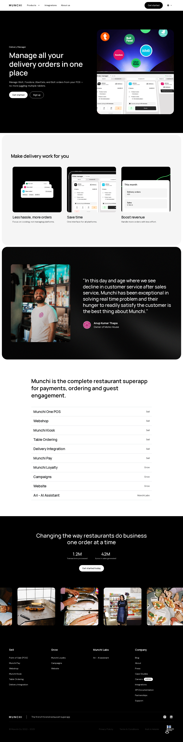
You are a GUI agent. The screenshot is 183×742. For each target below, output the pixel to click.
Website (55, 668)
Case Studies (141, 673)
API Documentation (144, 690)
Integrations (51, 5)
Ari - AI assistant (101, 657)
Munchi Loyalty (58, 657)
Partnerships (141, 695)
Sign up (36, 94)
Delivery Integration (18, 684)
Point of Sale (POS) (18, 657)
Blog (137, 657)
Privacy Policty (106, 729)
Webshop (13, 668)
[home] (15, 5)
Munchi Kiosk (15, 673)
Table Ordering (16, 679)
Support (139, 700)
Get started (153, 5)
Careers (139, 679)
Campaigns (56, 663)
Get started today (91, 568)
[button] (34, 5)
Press (137, 668)
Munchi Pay (14, 663)
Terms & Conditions (129, 729)
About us (65, 5)
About (138, 663)
